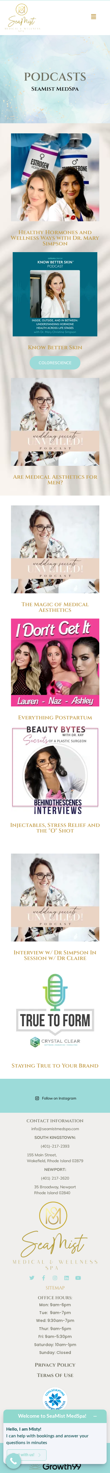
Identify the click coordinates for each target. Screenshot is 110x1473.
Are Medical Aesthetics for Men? (55, 479)
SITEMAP (55, 1288)
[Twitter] (32, 1278)
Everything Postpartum (55, 717)
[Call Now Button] (13, 1461)
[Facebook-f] (43, 1278)
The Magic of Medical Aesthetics (55, 607)
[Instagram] (55, 1278)
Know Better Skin (55, 347)
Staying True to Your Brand (55, 1066)
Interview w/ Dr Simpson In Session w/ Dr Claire (55, 955)
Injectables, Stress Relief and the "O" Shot (55, 827)
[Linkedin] (66, 1278)
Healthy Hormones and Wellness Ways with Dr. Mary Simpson (55, 238)
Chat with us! (23, 1455)
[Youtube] (78, 1278)
